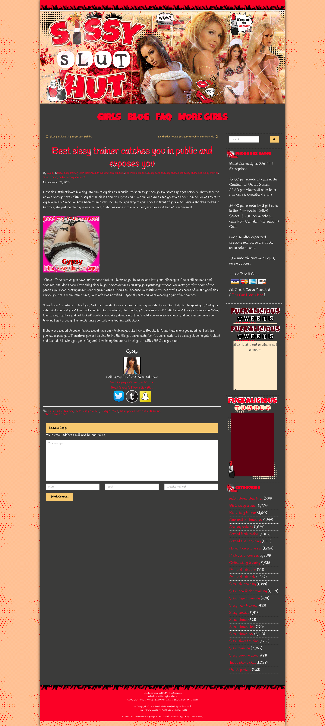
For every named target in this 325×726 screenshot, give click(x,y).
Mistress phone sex (136, 173)
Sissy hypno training (244, 598)
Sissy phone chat (173, 173)
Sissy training (210, 173)
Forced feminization (244, 534)
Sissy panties (155, 173)
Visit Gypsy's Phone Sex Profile (132, 382)
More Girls (203, 118)
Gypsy (50, 173)
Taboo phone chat (75, 177)
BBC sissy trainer (67, 173)
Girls (109, 118)
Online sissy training (244, 562)
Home (140, 710)
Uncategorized (240, 669)
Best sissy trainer (89, 173)
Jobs (185, 710)
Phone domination (242, 569)
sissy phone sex (130, 411)
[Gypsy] (132, 365)
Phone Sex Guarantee (171, 710)
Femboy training (241, 527)
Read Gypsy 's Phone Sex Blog (132, 387)
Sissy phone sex (193, 173)
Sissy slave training (244, 641)
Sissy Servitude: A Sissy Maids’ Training (71, 137)
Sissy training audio (54, 177)
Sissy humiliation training (248, 591)
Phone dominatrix (242, 577)
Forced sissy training (245, 541)
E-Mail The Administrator (134, 716)
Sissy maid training (243, 605)
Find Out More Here (247, 295)
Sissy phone (238, 619)
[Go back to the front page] (162, 57)
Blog (138, 118)
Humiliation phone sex (245, 548)
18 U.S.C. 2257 (152, 710)
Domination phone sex (112, 173)
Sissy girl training (242, 584)
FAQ (164, 118)
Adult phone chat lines (246, 498)
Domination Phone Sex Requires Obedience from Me (186, 137)
